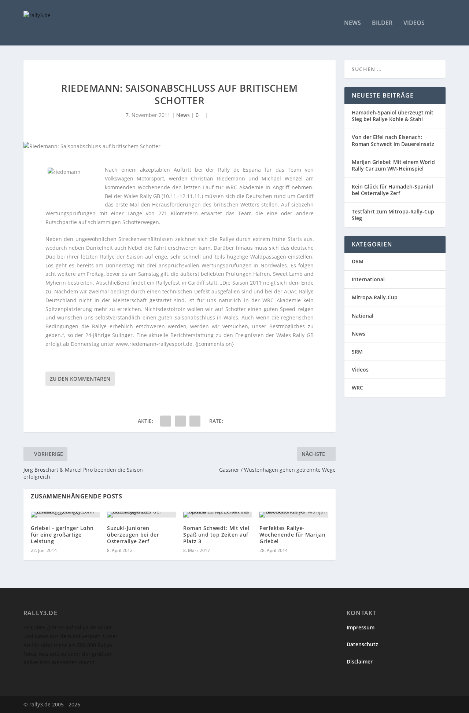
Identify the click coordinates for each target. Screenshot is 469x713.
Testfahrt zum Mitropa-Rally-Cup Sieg (393, 215)
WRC (357, 387)
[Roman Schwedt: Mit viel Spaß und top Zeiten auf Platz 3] (217, 515)
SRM (357, 351)
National (362, 315)
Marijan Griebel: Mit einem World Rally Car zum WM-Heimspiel (393, 165)
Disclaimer (360, 661)
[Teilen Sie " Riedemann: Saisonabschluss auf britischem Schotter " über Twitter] (180, 421)
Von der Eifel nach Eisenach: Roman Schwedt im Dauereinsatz (393, 140)
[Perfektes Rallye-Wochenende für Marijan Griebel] (293, 515)
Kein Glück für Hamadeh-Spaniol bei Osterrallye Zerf (392, 190)
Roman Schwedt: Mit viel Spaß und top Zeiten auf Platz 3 (216, 534)
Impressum (360, 627)
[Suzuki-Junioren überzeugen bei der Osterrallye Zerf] (141, 515)
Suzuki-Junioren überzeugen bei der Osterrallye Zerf (133, 534)
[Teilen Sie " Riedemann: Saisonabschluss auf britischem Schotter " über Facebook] (165, 421)
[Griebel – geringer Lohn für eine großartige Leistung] (65, 515)
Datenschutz (362, 644)
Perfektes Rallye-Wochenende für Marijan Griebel (292, 534)
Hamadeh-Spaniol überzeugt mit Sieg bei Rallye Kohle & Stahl (392, 116)
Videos (414, 23)
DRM (357, 261)
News (352, 23)
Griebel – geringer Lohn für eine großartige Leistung (62, 534)
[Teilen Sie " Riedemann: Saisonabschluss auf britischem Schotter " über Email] (195, 421)
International (368, 279)
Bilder (382, 23)
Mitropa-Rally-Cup (375, 297)
